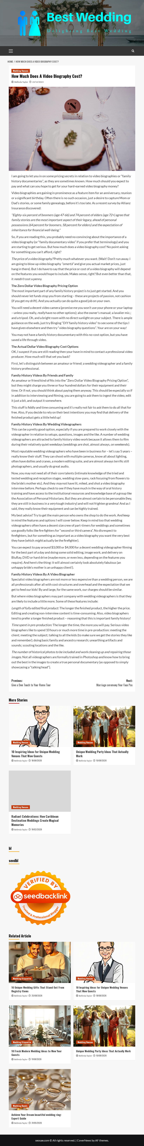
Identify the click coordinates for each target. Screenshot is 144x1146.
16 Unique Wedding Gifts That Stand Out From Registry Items (37, 989)
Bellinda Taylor (21, 82)
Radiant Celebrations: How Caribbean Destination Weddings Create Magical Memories (35, 820)
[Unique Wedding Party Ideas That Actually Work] (104, 726)
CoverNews (84, 1140)
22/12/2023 (38, 82)
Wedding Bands (20, 1105)
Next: (114, 683)
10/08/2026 (101, 760)
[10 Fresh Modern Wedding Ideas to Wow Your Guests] (40, 1026)
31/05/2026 (37, 1122)
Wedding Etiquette (22, 978)
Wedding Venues (20, 70)
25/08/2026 (37, 995)
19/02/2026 (37, 829)
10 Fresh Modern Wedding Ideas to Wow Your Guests (36, 1053)
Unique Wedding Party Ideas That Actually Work (102, 754)
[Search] (133, 51)
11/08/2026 (36, 1059)
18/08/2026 (37, 760)
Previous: (31, 683)
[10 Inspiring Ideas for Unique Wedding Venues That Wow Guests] (40, 726)
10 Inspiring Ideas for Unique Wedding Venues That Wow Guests (35, 754)
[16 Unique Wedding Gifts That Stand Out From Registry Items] (40, 962)
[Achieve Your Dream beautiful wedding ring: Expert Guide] (40, 1089)
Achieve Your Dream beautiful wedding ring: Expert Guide (36, 1116)
